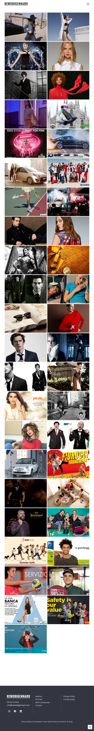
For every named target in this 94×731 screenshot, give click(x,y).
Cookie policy (69, 699)
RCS (10, 542)
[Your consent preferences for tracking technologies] (90, 727)
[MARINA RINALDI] (68, 85)
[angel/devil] (26, 56)
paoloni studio (15, 367)
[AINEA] (68, 56)
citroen (12, 250)
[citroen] (26, 260)
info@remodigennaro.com (18, 705)
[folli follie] (26, 406)
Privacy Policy (69, 696)
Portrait (38, 699)
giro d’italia (14, 134)
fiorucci (55, 454)
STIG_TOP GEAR (58, 105)
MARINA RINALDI (58, 76)
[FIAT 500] (26, 464)
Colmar (54, 163)
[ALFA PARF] (26, 435)
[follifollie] (68, 289)
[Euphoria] (26, 114)
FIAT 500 (12, 454)
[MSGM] (68, 318)
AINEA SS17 (56, 221)
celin (53, 338)
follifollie (56, 280)
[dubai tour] (26, 493)
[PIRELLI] (68, 610)
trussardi (56, 250)
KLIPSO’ (54, 396)
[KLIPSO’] (68, 406)
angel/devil (14, 46)
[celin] (68, 347)
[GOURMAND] (26, 522)
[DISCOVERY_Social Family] (68, 522)
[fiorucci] (68, 464)
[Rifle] (26, 27)
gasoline (55, 192)
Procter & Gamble (60, 484)
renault (12, 163)
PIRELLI (54, 600)
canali (11, 280)
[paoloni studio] (26, 376)
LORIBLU (54, 17)
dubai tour (13, 484)
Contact (38, 705)
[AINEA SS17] (68, 231)
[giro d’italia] (26, 143)
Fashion (38, 696)
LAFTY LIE (55, 367)
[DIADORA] (26, 201)
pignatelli (13, 221)
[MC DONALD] (68, 580)
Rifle (10, 17)
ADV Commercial (42, 702)
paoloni (12, 76)
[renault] (26, 172)
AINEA (53, 46)
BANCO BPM (13, 571)
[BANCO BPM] (26, 580)
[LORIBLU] (68, 27)
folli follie (13, 396)
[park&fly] (68, 551)
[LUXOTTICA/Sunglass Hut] (26, 318)
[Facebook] (15, 711)
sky (52, 425)
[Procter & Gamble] (68, 493)
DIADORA (12, 192)
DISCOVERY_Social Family (62, 513)
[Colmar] (68, 172)
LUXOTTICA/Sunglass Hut (20, 309)
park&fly (55, 542)
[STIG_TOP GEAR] (68, 114)
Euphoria (12, 105)
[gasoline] (68, 201)
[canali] (26, 289)
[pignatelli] (26, 231)
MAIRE (11, 629)
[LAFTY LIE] (68, 376)
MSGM (53, 309)
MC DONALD (56, 571)
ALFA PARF (12, 425)
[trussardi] (68, 260)
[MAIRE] (26, 639)
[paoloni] (26, 85)
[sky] (68, 435)
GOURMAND (13, 513)
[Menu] (88, 4)
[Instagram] (9, 711)
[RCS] (26, 551)
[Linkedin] (20, 711)
